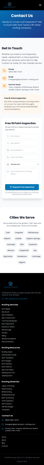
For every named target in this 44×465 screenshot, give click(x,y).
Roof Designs (6, 361)
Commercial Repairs (9, 321)
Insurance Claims (8, 327)
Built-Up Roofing (8, 398)
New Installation (7, 315)
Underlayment (7, 376)
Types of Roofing (8, 386)
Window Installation (9, 339)
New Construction (8, 318)
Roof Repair (6, 309)
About (4, 440)
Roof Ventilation (8, 358)
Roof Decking (7, 364)
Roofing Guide (7, 352)
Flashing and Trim (8, 373)
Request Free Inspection (23, 187)
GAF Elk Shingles (7, 407)
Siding (4, 336)
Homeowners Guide (9, 355)
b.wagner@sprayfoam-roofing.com (24, 79)
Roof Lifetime (7, 367)
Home (4, 437)
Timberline (6, 410)
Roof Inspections (8, 324)
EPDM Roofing (7, 392)
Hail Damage (6, 330)
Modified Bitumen (8, 395)
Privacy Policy (22, 461)
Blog (3, 443)
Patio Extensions (8, 342)
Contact (5, 446)
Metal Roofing (7, 389)
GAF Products (7, 404)
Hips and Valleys (8, 370)
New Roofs (5, 312)
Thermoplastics (7, 401)
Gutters (4, 333)
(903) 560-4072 (15, 72)
